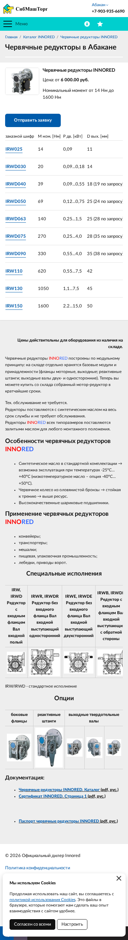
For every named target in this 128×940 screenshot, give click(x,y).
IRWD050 (15, 201)
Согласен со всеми (32, 924)
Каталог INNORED (39, 37)
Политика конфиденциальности (37, 868)
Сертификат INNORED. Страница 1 (53, 796)
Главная (11, 37)
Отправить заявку (33, 120)
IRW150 (14, 306)
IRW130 (14, 289)
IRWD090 (15, 254)
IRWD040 (15, 184)
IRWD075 (15, 236)
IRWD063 (15, 219)
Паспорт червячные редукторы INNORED (59, 821)
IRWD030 (15, 167)
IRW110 (14, 271)
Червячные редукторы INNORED (88, 37)
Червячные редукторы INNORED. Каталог (59, 790)
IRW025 (14, 149)
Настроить (72, 924)
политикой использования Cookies (42, 900)
